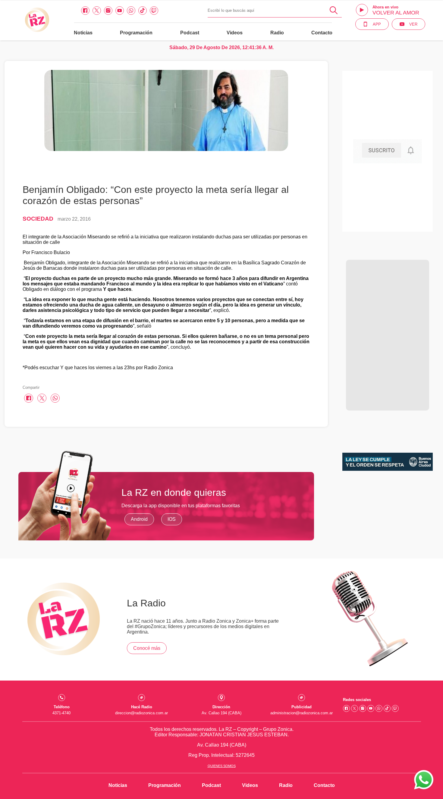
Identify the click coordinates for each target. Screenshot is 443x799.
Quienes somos (222, 766)
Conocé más (146, 648)
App (377, 24)
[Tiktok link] (142, 10)
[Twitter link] (97, 10)
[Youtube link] (119, 10)
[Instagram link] (108, 10)
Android (139, 519)
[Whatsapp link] (131, 10)
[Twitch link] (154, 10)
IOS (172, 519)
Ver (413, 24)
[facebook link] (85, 10)
